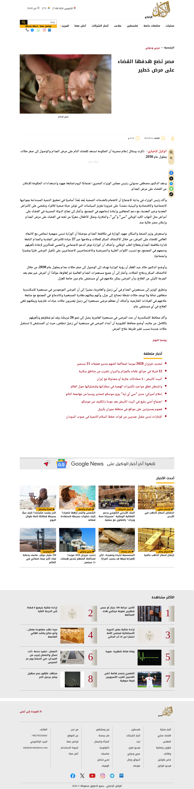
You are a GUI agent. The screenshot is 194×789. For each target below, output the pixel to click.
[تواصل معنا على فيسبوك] (32, 30)
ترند (138, 741)
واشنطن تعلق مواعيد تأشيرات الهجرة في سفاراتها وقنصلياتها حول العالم (116, 387)
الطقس (167, 741)
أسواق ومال (164, 551)
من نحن (74, 729)
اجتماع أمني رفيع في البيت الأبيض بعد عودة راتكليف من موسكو (121, 402)
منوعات (136, 765)
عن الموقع (72, 735)
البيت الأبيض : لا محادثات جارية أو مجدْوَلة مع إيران (129, 379)
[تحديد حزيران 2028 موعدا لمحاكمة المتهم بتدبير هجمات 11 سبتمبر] (77, 540)
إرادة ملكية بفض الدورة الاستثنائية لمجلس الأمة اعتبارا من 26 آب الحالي (121, 633)
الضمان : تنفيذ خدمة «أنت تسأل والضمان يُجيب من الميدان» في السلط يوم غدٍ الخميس (41, 657)
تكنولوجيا (47, 551)
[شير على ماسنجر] (171, 183)
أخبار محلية (165, 729)
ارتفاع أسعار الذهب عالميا (159, 555)
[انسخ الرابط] (171, 194)
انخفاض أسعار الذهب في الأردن (159, 515)
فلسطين (132, 25)
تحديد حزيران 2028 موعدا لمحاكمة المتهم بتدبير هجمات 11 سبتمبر (119, 364)
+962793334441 (39, 735)
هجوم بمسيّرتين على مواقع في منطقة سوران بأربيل (130, 409)
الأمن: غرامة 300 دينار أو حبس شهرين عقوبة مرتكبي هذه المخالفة (117, 611)
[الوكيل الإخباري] (158, 10)
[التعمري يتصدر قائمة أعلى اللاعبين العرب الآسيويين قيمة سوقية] (149, 679)
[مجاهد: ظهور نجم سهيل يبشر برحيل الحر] (72, 679)
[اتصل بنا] (27, 30)
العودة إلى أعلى (30, 711)
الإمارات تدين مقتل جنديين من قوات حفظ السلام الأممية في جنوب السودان (114, 417)
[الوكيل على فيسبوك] (72, 775)
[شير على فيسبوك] (171, 173)
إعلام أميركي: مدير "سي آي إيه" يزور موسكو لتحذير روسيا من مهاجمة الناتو (114, 394)
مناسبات (105, 753)
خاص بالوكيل (164, 759)
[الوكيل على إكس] (82, 775)
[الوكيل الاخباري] (165, 711)
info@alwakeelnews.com (35, 747)
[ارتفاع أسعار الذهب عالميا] (156, 540)
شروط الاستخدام (69, 747)
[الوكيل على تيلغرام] (112, 775)
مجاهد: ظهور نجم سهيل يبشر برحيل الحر (42, 675)
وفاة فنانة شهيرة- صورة (120, 651)
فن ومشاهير (102, 729)
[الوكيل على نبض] (121, 775)
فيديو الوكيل (164, 765)
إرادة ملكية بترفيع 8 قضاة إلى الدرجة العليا (42, 609)
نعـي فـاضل (103, 759)
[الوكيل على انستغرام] (102, 775)
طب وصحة (126, 551)
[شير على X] (171, 179)
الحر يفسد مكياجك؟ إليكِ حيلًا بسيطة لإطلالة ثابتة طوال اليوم (39, 516)
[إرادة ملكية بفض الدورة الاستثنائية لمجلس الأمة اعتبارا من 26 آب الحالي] (149, 635)
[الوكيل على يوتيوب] (92, 775)
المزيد (65, 25)
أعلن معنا (80, 25)
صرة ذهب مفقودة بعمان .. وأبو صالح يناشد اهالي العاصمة (41, 633)
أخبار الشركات (100, 25)
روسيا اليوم (160, 340)
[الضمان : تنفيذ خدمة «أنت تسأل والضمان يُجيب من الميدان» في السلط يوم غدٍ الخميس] (72, 657)
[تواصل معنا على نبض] (49, 30)
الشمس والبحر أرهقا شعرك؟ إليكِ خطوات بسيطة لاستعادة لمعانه (78, 516)
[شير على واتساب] (171, 189)
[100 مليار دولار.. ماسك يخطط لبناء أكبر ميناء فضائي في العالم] (38, 540)
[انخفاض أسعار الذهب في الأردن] (156, 497)
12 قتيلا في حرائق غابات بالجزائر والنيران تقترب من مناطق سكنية (120, 371)
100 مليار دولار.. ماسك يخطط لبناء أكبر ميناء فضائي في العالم (39, 558)
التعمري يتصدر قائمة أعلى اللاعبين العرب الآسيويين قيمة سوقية (119, 677)
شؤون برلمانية (163, 747)
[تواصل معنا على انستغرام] (44, 30)
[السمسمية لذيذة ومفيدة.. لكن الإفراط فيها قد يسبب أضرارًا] (117, 540)
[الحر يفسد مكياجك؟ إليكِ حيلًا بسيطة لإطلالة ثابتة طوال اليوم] (38, 497)
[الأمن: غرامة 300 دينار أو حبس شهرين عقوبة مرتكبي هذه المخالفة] (149, 614)
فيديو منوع (134, 747)
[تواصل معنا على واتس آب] (38, 30)
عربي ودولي (152, 48)
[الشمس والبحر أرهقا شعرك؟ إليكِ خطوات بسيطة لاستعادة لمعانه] (77, 497)
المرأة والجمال (85, 509)
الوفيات (105, 765)
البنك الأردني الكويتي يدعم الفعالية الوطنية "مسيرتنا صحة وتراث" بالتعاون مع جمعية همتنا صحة (117, 516)
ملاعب (117, 25)
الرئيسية (169, 47)
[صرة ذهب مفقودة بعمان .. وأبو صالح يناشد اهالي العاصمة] (72, 635)
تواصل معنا (72, 741)
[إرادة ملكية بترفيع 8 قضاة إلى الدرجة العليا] (72, 614)
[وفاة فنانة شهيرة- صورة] (149, 657)
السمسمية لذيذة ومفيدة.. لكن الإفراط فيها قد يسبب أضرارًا (117, 557)
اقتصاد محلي (164, 509)
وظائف (167, 753)
